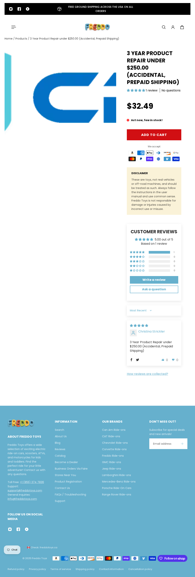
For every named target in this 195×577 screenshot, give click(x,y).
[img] (139, 325)
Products (21, 38)
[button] (136, 90)
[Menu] (13, 27)
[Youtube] (27, 9)
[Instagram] (11, 9)
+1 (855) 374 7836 (32, 482)
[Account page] (172, 27)
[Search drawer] (163, 27)
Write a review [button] (153, 280)
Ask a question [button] (154, 289)
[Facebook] (19, 9)
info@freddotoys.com (22, 499)
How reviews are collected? (147, 374)
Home (9, 38)
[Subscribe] (182, 443)
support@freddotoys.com (25, 490)
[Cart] (182, 27)
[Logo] (97, 27)
